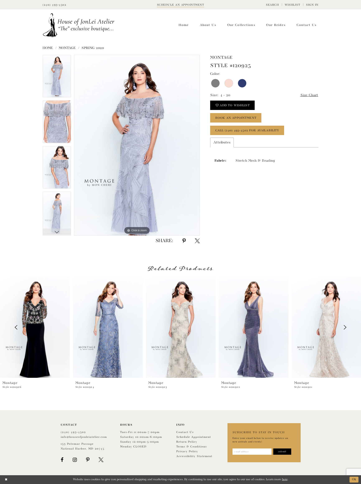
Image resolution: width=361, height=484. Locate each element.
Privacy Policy (187, 451)
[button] (272, 4)
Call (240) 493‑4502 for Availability (247, 130)
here (284, 479)
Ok (354, 479)
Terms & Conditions (191, 446)
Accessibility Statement (194, 456)
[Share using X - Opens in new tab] (197, 241)
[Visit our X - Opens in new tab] (101, 459)
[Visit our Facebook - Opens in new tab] (62, 459)
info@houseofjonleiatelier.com (84, 437)
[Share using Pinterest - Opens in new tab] (184, 241)
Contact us (185, 432)
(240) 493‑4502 (73, 432)
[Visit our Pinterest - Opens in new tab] (87, 459)
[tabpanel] (57, 77)
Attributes (222, 142)
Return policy (186, 441)
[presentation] (35, 327)
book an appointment (236, 118)
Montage (67, 48)
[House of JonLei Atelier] (78, 25)
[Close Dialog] (6, 479)
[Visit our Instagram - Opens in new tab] (75, 459)
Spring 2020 (92, 48)
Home (48, 48)
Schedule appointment (193, 437)
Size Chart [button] (309, 95)
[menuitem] (272, 4)
